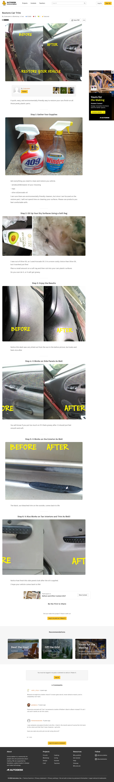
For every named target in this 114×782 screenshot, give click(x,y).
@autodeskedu (102, 759)
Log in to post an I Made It (57, 618)
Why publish (77, 755)
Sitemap (75, 763)
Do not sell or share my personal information (74, 778)
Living (56, 758)
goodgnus (34, 705)
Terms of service (28, 778)
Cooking (56, 755)
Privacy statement (40, 778)
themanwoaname (36, 721)
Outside (56, 761)
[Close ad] (112, 72)
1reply (30, 737)
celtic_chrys (35, 690)
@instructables (102, 755)
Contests (33, 3)
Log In (100, 3)
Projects (24, 3)
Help (74, 761)
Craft (44, 763)
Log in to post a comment (57, 743)
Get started (76, 758)
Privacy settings (53, 778)
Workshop (16, 16)
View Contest (83, 595)
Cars (22, 16)
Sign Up (107, 3)
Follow (24, 92)
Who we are (76, 766)
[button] (84, 20)
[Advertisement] (101, 95)
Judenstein (7, 16)
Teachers (42, 3)
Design (45, 761)
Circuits (45, 755)
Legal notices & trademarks (97, 778)
